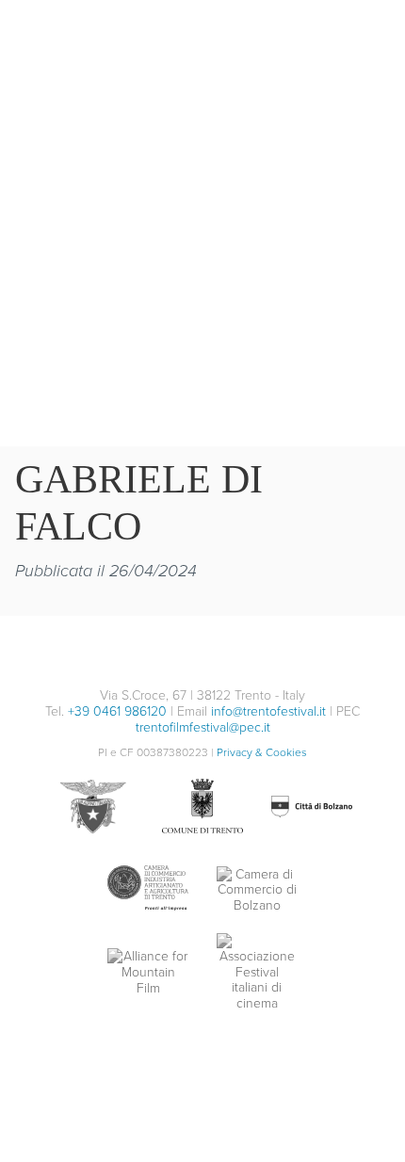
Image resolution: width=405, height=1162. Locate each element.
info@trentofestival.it (268, 710)
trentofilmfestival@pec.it (203, 726)
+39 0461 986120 (117, 710)
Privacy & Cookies (262, 752)
